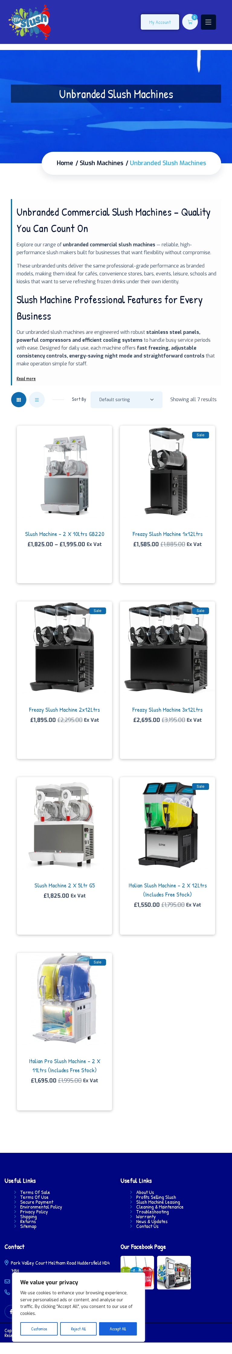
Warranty (146, 1216)
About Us (145, 1192)
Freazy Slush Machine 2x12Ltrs (64, 709)
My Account (160, 22)
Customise (39, 1329)
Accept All (118, 1329)
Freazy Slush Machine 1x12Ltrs (168, 534)
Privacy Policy (34, 1211)
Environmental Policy (41, 1206)
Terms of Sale (35, 1192)
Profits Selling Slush (156, 1197)
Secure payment (36, 1201)
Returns (28, 1221)
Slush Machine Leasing (158, 1201)
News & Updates (152, 1221)
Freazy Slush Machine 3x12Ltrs (167, 709)
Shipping (28, 1216)
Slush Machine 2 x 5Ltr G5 (64, 885)
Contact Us (147, 1226)
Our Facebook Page (143, 1246)
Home (65, 163)
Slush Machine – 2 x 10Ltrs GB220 (64, 534)
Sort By (79, 399)
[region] (78, 1307)
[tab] (19, 400)
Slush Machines (101, 163)
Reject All (78, 1329)
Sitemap (28, 1226)
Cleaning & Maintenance (160, 1206)
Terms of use (34, 1197)
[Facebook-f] (11, 1312)
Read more (26, 378)
